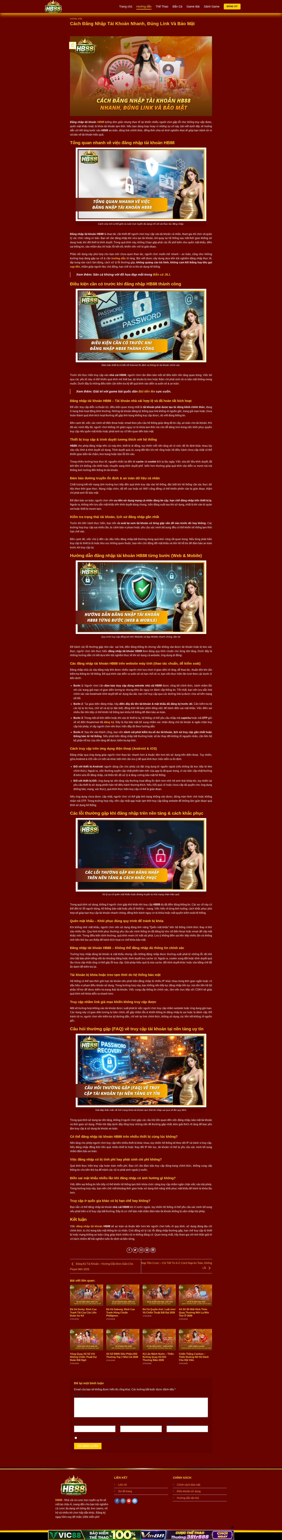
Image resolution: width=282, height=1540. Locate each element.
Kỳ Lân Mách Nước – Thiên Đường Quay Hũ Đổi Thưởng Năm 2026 (158, 1357)
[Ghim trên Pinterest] (147, 1250)
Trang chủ (125, 6)
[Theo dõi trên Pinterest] (129, 1501)
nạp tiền (75, 266)
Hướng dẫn (143, 6)
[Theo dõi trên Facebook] (117, 1501)
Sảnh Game (211, 6)
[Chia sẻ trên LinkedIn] (153, 1250)
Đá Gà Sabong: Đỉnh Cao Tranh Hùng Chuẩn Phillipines (120, 1312)
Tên (77, 1422)
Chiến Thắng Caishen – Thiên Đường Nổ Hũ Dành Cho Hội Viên (194, 1357)
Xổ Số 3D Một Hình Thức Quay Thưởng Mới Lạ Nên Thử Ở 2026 (194, 1312)
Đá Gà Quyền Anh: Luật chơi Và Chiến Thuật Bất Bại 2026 (159, 1311)
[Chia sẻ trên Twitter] (135, 1250)
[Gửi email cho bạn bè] (141, 1250)
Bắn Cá (177, 6)
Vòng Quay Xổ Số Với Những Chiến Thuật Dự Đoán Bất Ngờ (83, 1357)
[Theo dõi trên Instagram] (123, 1501)
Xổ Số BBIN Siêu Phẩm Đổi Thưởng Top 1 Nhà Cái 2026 (122, 1355)
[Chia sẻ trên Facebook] (129, 1250)
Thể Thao (162, 6)
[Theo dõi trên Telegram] (134, 1501)
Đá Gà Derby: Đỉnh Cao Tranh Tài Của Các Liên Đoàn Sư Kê (83, 1312)
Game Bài (193, 6)
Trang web (172, 1422)
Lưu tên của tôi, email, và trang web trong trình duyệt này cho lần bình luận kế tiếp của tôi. (130, 1438)
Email (124, 1422)
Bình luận (80, 1394)
